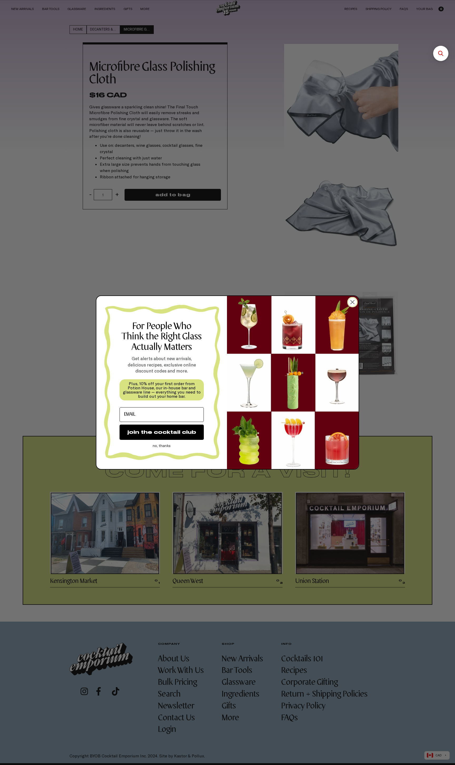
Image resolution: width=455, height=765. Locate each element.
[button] (440, 53)
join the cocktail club (161, 432)
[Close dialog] (352, 302)
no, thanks (162, 445)
